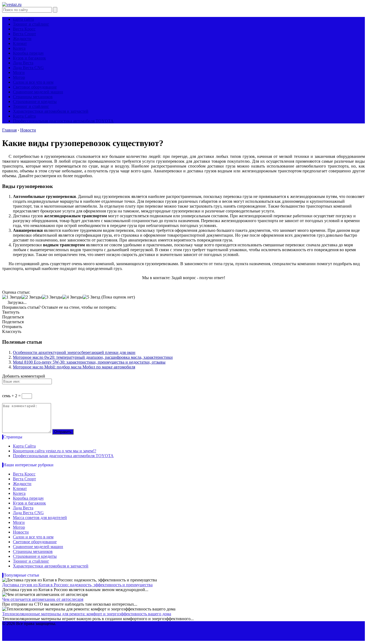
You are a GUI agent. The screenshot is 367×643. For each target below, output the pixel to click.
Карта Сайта (24, 116)
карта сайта (23, 19)
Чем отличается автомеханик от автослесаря (42, 599)
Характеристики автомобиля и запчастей (50, 111)
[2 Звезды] (31, 297)
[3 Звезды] (52, 297)
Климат (20, 43)
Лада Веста (23, 63)
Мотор (19, 77)
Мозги (19, 72)
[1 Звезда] (11, 297)
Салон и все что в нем (33, 82)
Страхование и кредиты (35, 101)
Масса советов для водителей (40, 517)
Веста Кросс (24, 29)
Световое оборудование (35, 87)
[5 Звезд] (91, 297)
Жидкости (22, 38)
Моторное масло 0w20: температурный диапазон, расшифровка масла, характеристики (93, 357)
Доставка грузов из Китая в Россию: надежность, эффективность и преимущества (77, 584)
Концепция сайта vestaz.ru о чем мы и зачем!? (54, 451)
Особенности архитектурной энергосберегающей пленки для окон (74, 352)
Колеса (19, 48)
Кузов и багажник (29, 58)
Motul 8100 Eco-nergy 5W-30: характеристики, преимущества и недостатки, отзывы (89, 362)
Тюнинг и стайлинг (31, 24)
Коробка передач (28, 53)
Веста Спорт (24, 33)
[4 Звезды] (72, 297)
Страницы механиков (33, 96)
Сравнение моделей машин (38, 92)
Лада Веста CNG (28, 67)
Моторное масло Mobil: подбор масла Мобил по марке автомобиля (74, 367)
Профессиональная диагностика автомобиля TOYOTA (63, 121)
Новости (21, 532)
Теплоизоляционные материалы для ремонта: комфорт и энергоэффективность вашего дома (86, 614)
